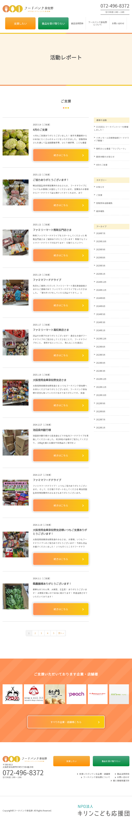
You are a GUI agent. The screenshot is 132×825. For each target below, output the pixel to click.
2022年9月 (100, 403)
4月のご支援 (40, 129)
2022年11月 (101, 387)
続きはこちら (61, 155)
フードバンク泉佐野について (97, 23)
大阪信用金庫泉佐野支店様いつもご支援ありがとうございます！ (60, 531)
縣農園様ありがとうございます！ (52, 583)
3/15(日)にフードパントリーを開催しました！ (111, 128)
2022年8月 (100, 411)
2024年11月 (101, 290)
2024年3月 (100, 322)
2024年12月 (101, 281)
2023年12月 (101, 338)
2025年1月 (100, 273)
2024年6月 (100, 306)
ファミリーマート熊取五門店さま (52, 230)
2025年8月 (100, 257)
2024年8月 (100, 298)
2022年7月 (100, 419)
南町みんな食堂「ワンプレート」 (111, 148)
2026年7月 (100, 233)
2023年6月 (100, 346)
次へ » (61, 633)
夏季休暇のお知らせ (105, 156)
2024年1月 (100, 330)
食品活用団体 (77, 23)
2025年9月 (100, 249)
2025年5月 (100, 265)
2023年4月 (100, 362)
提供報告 (100, 211)
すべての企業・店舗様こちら (66, 722)
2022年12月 (101, 379)
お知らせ (100, 187)
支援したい (20, 23)
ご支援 (99, 195)
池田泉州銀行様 (42, 430)
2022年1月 (100, 427)
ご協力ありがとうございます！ (51, 180)
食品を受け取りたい (53, 23)
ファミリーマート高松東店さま (51, 330)
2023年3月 (100, 370)
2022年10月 (101, 395)
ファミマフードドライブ (47, 280)
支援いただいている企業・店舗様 (94, 773)
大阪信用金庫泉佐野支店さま (49, 380)
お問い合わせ (118, 23)
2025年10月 (101, 241)
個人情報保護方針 (121, 780)
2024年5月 (100, 314)
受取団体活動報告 (104, 203)
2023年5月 (100, 354)
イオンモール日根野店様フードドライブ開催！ (111, 139)
